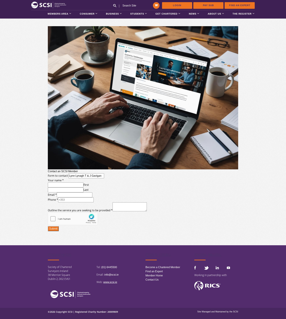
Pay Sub (208, 5)
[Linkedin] (217, 267)
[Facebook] (195, 267)
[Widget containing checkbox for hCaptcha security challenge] (73, 218)
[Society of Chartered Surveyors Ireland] (48, 4)
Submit (53, 228)
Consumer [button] (87, 14)
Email (52, 195)
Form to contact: (58, 175)
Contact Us (152, 279)
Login (177, 5)
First (86, 185)
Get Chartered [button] (166, 14)
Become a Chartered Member (162, 267)
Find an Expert (239, 5)
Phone (53, 200)
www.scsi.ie (110, 282)
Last (86, 190)
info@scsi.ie (111, 274)
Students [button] (137, 14)
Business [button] (112, 14)
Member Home (154, 275)
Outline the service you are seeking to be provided (80, 210)
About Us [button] (214, 14)
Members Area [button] (58, 14)
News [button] (192, 14)
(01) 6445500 (109, 267)
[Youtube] (228, 267)
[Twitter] (206, 268)
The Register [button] (242, 14)
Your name (56, 180)
